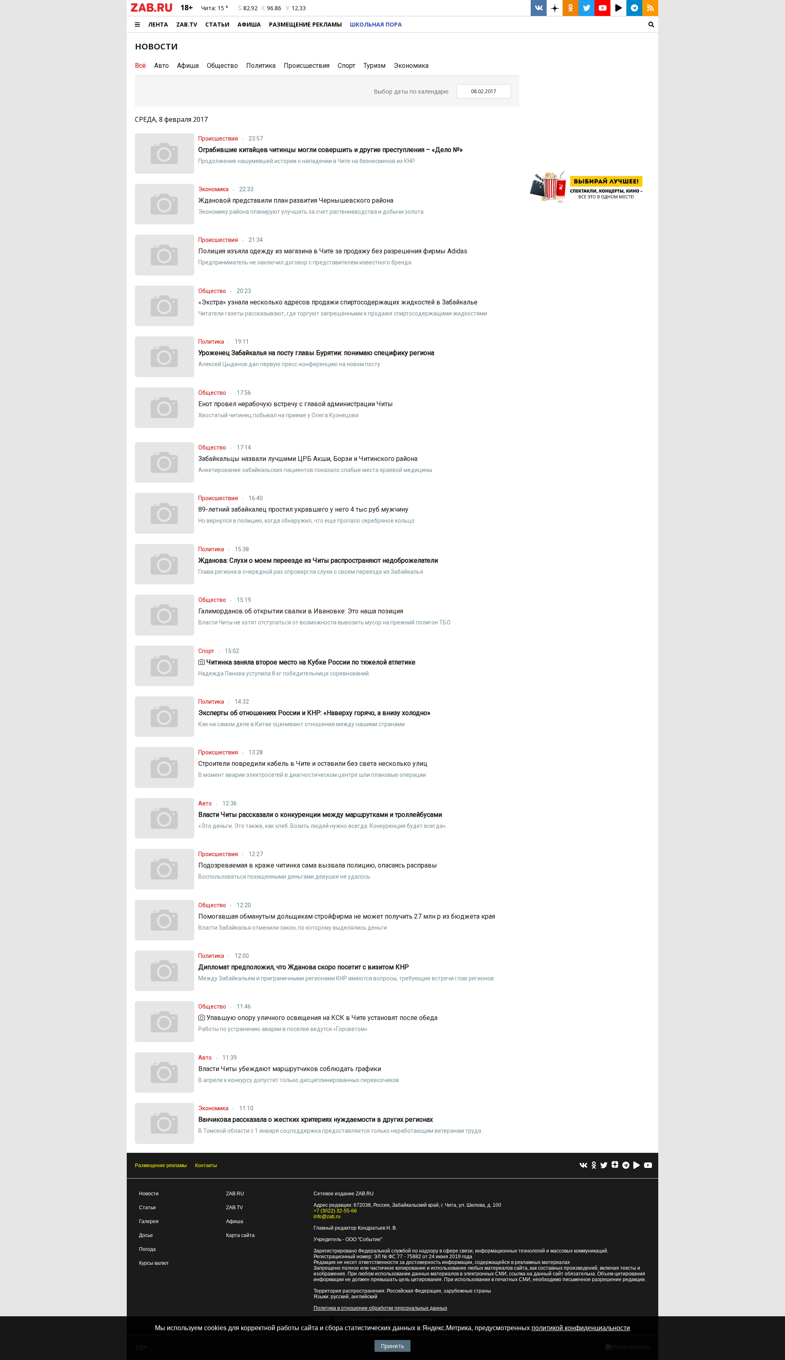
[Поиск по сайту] (532, 24)
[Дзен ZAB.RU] (555, 8)
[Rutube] (636, 1165)
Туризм (374, 65)
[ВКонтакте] (583, 1165)
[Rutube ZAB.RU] (618, 8)
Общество (222, 65)
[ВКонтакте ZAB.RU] (539, 8)
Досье (146, 1235)
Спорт (346, 65)
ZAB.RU (235, 1194)
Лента (158, 24)
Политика (261, 65)
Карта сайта (240, 1235)
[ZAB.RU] (151, 10)
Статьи (217, 24)
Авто (161, 65)
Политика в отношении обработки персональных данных (380, 1308)
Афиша (249, 24)
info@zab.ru (327, 1216)
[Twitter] (604, 1165)
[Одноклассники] (594, 1165)
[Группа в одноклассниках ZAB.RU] (571, 8)
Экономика (411, 65)
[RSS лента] (650, 8)
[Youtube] (648, 1165)
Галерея (149, 1221)
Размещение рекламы (161, 1165)
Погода (147, 1249)
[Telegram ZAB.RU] (634, 8)
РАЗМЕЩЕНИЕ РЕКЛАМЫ (305, 24)
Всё (140, 65)
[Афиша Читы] (588, 206)
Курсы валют (154, 1263)
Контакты (206, 1165)
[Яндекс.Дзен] (615, 1165)
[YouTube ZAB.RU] (602, 8)
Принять (392, 1346)
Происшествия (307, 65)
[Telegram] (625, 1165)
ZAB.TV (186, 24)
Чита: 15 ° (214, 8)
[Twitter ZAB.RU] (586, 8)
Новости (149, 1194)
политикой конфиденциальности (581, 1327)
